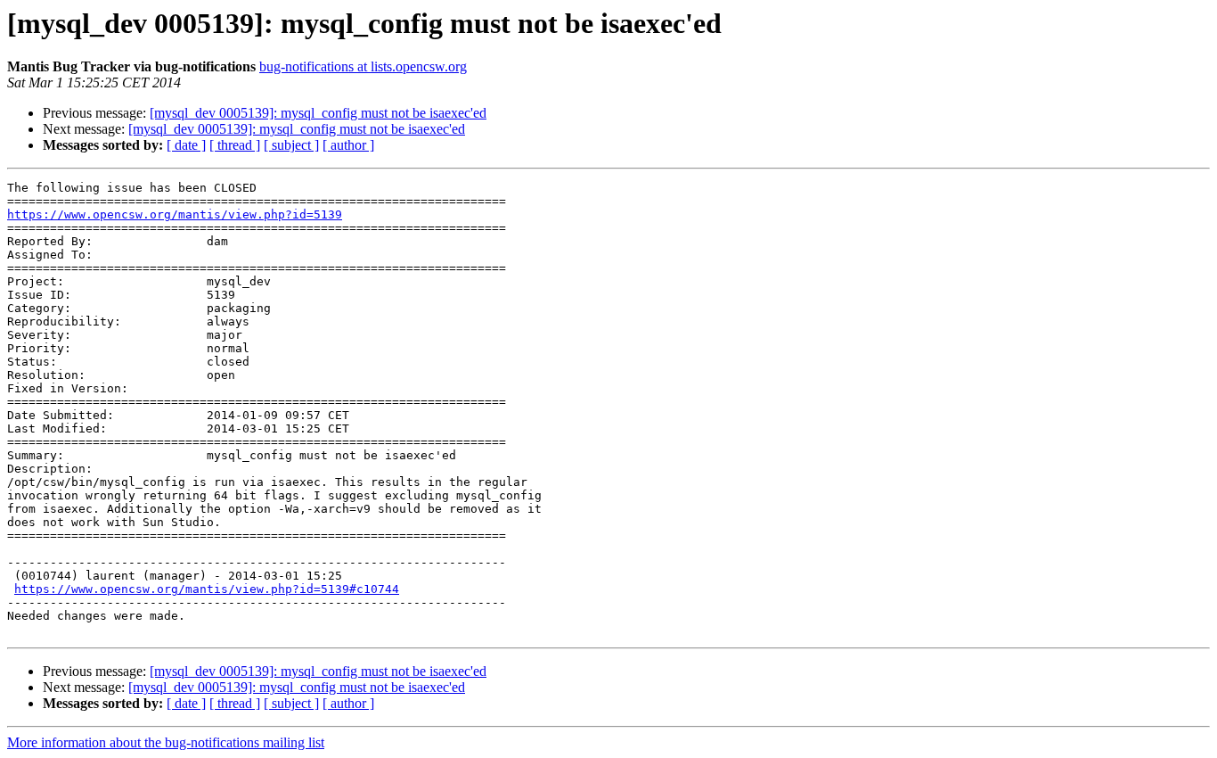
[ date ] (186, 144)
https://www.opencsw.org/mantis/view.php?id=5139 (174, 214)
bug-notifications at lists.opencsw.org (363, 66)
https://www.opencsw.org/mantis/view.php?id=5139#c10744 (206, 589)
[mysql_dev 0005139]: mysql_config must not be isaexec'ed (318, 112)
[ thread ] (234, 144)
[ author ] (348, 144)
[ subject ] (291, 144)
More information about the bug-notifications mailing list (165, 742)
